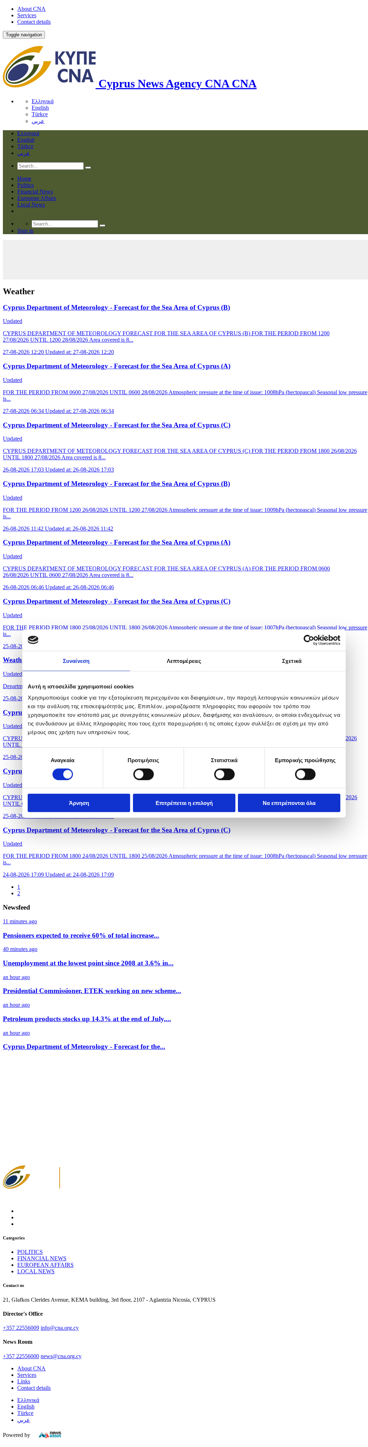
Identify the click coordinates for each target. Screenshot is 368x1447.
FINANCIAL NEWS (41, 1258)
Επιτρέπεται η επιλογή (184, 803)
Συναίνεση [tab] (76, 660)
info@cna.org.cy (60, 1328)
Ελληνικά (43, 101)
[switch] (143, 774)
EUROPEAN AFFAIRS (45, 1265)
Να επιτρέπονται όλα (289, 803)
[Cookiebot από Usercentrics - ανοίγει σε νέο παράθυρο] (308, 639)
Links (23, 1381)
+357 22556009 (21, 1328)
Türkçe (40, 114)
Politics (25, 185)
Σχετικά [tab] (292, 660)
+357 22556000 (21, 1356)
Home (24, 179)
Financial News (35, 191)
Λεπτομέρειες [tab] (184, 660)
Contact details (34, 22)
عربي (38, 121)
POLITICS (30, 1252)
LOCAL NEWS (36, 1271)
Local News (31, 204)
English (40, 108)
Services (26, 15)
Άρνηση (79, 803)
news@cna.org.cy (61, 1356)
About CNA (31, 9)
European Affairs (36, 198)
